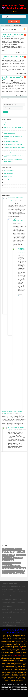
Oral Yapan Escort (6, 85)
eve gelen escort (7, 560)
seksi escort (20, 570)
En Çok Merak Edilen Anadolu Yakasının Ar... (21, 250)
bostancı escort (4, 689)
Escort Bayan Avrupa (14, 41)
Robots (14, 684)
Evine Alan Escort (13, 83)
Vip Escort (8, 44)
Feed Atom (23, 684)
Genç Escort (9, 42)
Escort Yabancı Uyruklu (9, 182)
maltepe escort (15, 686)
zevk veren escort (20, 573)
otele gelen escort (19, 568)
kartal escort (11, 687)
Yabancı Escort (9, 86)
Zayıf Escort (14, 44)
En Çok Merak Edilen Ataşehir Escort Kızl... (18, 219)
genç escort (17, 563)
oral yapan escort (7, 568)
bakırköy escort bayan (21, 554)
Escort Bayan (6, 38)
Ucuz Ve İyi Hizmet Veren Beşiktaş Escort (13, 144)
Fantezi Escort (22, 83)
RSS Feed (10, 684)
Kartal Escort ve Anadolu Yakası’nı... (16, 427)
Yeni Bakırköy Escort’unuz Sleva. (11, 141)
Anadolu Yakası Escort (9, 170)
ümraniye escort (4, 687)
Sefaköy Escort (12, 570)
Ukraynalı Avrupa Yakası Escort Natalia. (12, 152)
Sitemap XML (4, 684)
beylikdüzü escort (8, 557)
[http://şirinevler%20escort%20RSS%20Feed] (25, 29)
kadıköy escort (19, 689)
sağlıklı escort (5, 570)
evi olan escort (8, 563)
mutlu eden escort (17, 565)
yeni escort (13, 573)
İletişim (14, 21)
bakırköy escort (8, 555)
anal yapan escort (7, 549)
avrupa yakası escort (13, 551)
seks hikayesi (18, 687)
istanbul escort (6, 565)
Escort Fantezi (9, 63)
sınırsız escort (5, 573)
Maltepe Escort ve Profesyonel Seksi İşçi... (12, 411)
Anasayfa (3, 25)
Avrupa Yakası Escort (14, 39)
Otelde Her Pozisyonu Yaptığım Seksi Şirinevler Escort (12, 35)
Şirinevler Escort (16, 85)
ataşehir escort (22, 686)
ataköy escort (18, 549)
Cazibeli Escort (13, 61)
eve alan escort (18, 557)
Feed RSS (18, 684)
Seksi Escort (16, 42)
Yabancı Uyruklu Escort (9, 189)
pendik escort (24, 687)
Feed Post (9, 686)
